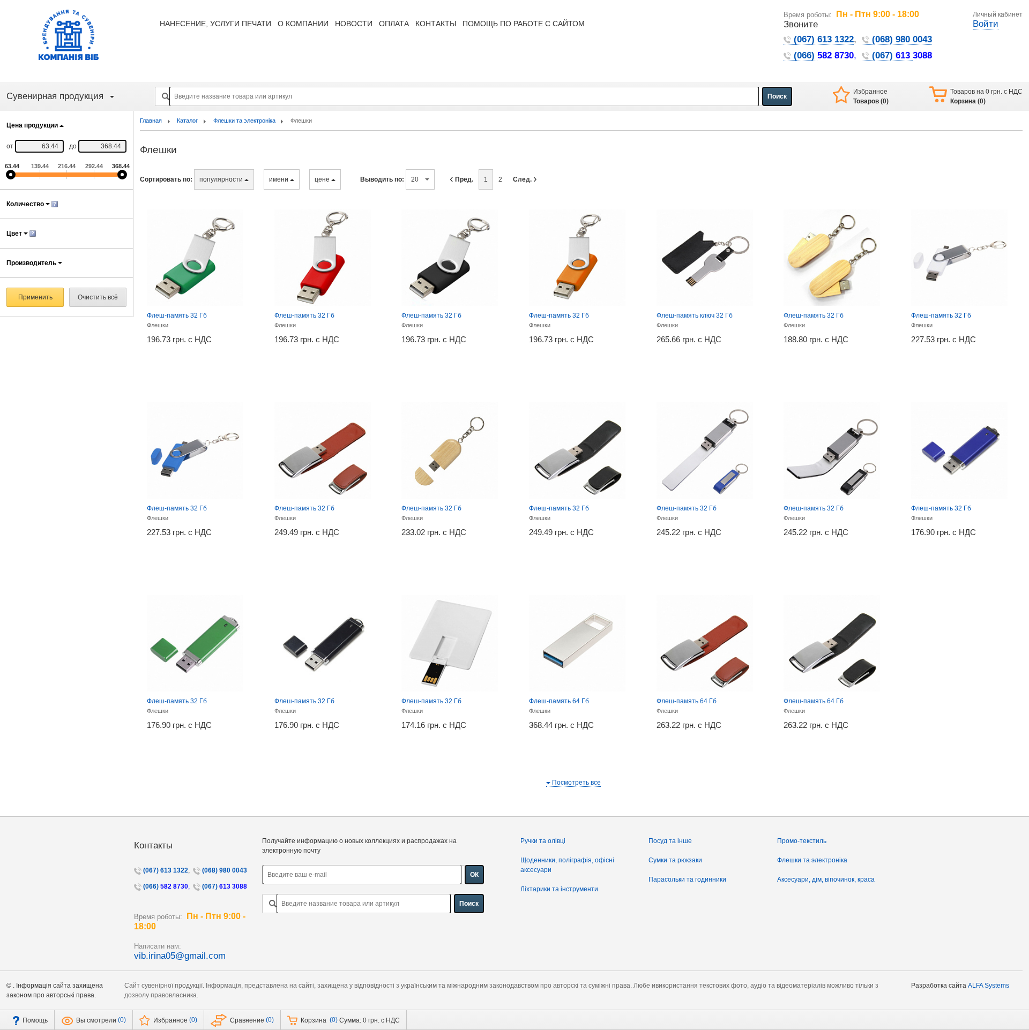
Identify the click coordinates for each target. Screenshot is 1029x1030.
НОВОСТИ (353, 24)
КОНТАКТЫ (435, 24)
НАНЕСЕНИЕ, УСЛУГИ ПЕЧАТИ (215, 24)
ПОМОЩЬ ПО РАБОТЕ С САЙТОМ (524, 24)
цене (323, 179)
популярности (221, 179)
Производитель (32, 263)
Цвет (15, 233)
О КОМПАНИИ (303, 24)
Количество (26, 204)
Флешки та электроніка (812, 860)
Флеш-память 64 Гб (559, 701)
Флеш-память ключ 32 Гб (695, 315)
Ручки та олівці (542, 841)
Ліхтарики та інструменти (559, 889)
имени (279, 179)
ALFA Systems (988, 985)
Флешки (157, 325)
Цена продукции (32, 125)
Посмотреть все (575, 782)
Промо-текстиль (801, 841)
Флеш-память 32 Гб (177, 315)
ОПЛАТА (394, 24)
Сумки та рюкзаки (675, 860)
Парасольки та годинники (687, 879)
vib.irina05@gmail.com (180, 956)
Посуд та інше (670, 841)
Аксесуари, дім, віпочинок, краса (826, 879)
